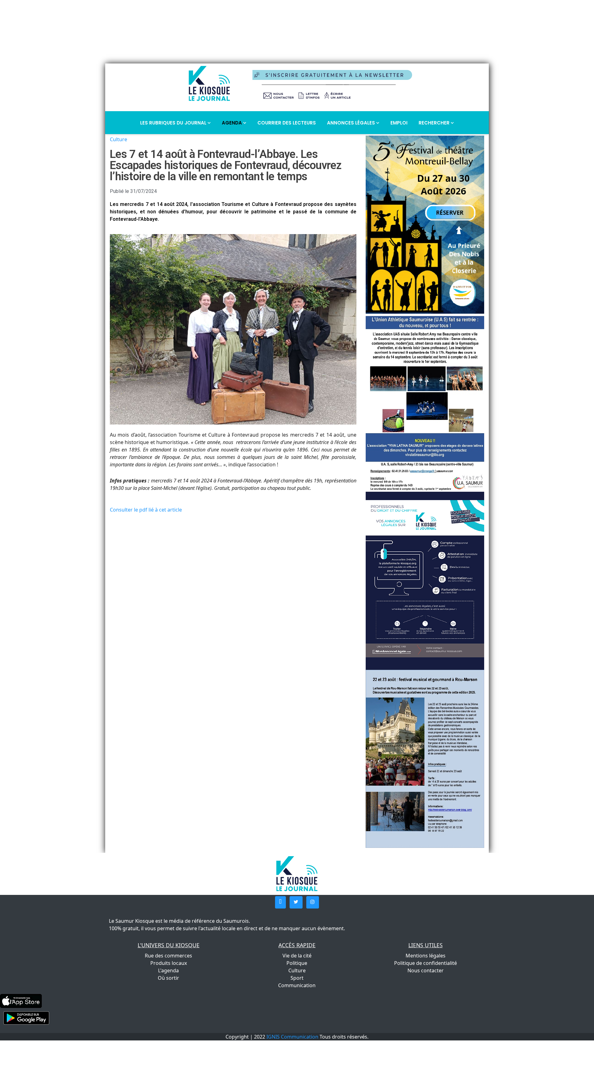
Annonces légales (351, 123)
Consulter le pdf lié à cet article (146, 509)
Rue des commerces (168, 955)
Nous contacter (425, 970)
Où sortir (168, 977)
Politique (296, 963)
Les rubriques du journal (174, 123)
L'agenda (168, 970)
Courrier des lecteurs (286, 123)
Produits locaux (168, 963)
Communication (297, 985)
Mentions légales (426, 955)
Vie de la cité (297, 955)
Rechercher (435, 123)
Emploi (398, 123)
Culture (118, 139)
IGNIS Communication (292, 1036)
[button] (280, 902)
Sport (297, 977)
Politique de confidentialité (425, 963)
